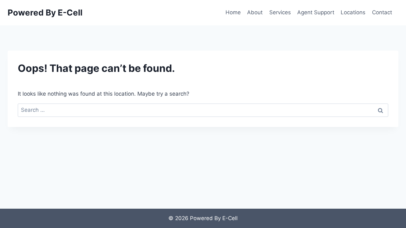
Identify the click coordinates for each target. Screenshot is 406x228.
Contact (382, 12)
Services (280, 12)
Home (233, 12)
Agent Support (315, 12)
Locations (353, 12)
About (255, 12)
